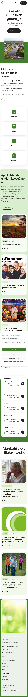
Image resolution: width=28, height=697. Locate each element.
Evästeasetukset (6, 690)
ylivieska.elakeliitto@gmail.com (10, 642)
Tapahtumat (5, 679)
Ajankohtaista (5, 676)
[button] (25, 334)
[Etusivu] (7, 2)
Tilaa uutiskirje (15, 694)
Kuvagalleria (5, 666)
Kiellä (14, 354)
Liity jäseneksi (13, 30)
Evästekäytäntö (8, 361)
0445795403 (5, 649)
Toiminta (4, 663)
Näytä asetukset (14, 358)
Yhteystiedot (5, 669)
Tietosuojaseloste (6, 694)
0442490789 (5, 639)
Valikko (24, 3)
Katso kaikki (7, 207)
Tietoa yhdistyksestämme (8, 660)
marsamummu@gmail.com (8, 652)
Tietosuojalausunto (18, 361)
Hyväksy (14, 349)
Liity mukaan (7, 100)
